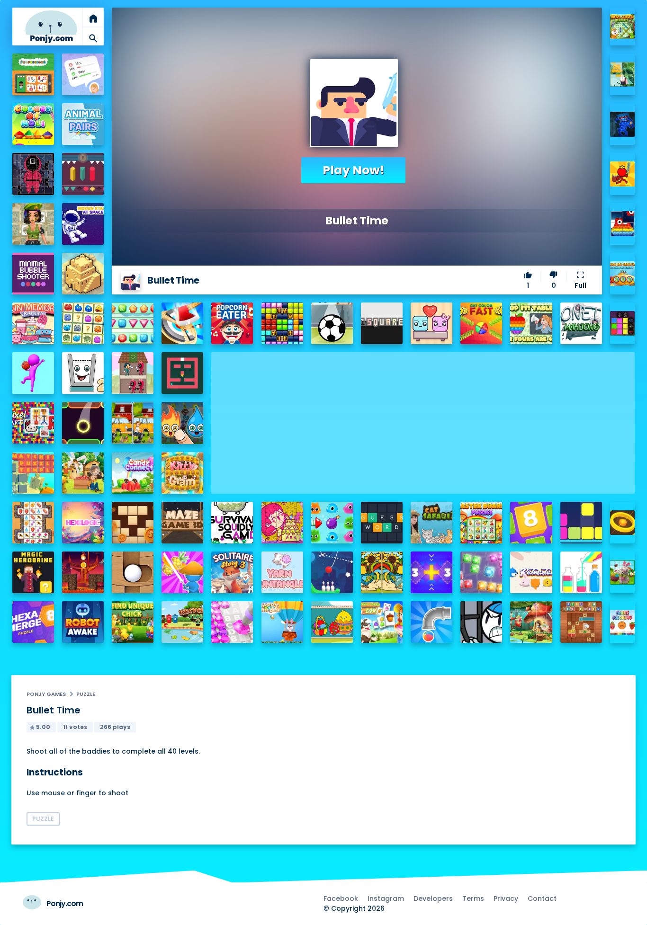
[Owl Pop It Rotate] (622, 223)
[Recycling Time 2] (182, 622)
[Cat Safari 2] (431, 522)
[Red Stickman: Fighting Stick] (622, 174)
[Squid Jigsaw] (33, 174)
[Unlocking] (83, 174)
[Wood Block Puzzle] (132, 522)
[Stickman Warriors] (481, 622)
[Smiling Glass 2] (83, 373)
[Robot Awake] (83, 622)
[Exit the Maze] (182, 373)
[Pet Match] (531, 572)
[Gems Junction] (132, 323)
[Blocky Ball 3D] (132, 572)
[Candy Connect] (132, 473)
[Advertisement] (423, 418)
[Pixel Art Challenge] (33, 423)
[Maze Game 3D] (182, 522)
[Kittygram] (182, 473)
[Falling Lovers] (431, 323)
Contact (542, 898)
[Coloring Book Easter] (332, 622)
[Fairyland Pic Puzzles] (531, 622)
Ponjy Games (46, 694)
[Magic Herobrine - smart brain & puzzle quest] (33, 572)
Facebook (341, 898)
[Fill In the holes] (581, 622)
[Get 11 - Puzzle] (431, 572)
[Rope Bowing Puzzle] (332, 572)
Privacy (506, 898)
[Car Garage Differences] (132, 423)
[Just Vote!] (83, 74)
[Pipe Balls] (431, 622)
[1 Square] (382, 323)
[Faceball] (33, 373)
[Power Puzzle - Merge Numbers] (531, 522)
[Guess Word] (382, 522)
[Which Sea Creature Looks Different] (622, 273)
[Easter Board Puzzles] (481, 522)
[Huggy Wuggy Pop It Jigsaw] (622, 124)
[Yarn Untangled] (282, 572)
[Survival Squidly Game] (232, 522)
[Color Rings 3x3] (622, 522)
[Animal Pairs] (83, 124)
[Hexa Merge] (33, 622)
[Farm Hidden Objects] (83, 473)
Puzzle (85, 694)
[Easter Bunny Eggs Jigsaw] (622, 572)
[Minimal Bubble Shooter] (33, 273)
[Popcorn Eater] (232, 323)
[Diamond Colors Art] (232, 622)
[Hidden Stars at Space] (83, 224)
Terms (473, 898)
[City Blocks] (83, 273)
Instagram (386, 898)
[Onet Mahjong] (581, 323)
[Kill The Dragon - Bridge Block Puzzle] (83, 572)
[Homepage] (51, 26)
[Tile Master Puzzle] (33, 522)
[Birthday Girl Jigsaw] (282, 522)
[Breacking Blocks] (581, 522)
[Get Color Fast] (481, 323)
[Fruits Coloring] (622, 622)
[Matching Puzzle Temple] (33, 473)
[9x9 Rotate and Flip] (481, 572)
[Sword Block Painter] (622, 323)
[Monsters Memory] (83, 323)
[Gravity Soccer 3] (332, 323)
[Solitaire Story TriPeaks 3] (232, 572)
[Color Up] (83, 423)
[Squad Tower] (132, 373)
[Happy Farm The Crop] (382, 622)
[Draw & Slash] (182, 572)
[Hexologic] (83, 522)
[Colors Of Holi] (33, 124)
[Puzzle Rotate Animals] (622, 74)
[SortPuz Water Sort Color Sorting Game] (581, 572)
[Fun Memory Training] (33, 323)
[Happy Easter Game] (282, 622)
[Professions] (33, 74)
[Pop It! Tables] (531, 323)
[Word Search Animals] (622, 26)
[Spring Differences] (382, 572)
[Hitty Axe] (182, 323)
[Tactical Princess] (33, 224)
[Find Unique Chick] (132, 622)
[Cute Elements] (182, 423)
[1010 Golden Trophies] (282, 323)
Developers (433, 898)
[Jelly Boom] (332, 522)
